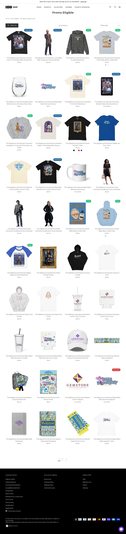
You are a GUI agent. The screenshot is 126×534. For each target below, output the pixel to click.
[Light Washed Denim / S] (106, 65)
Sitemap (85, 488)
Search (85, 485)
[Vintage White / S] (108, 65)
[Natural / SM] (76, 150)
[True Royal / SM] (81, 150)
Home (7, 18)
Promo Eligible (14, 18)
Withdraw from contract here (14, 496)
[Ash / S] (108, 236)
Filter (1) (13, 25)
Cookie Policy (10, 505)
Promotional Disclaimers (13, 485)
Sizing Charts (9, 490)
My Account (47, 479)
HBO (84, 479)
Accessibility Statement (13, 488)
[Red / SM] (79, 150)
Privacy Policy (10, 502)
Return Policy (9, 493)
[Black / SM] (74, 150)
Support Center (10, 479)
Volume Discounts (49, 488)
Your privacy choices (14, 511)
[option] (63, 2)
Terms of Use (9, 499)
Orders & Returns (11, 482)
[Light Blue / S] (106, 236)
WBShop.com (87, 482)
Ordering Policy (48, 482)
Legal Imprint (9, 508)
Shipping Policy (48, 485)
